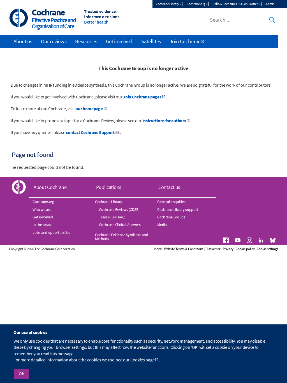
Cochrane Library (167, 4)
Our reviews (54, 41)
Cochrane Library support (177, 209)
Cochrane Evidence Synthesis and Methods (121, 236)
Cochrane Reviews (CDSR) (119, 209)
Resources (86, 41)
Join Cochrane (185, 41)
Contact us (169, 187)
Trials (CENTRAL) (112, 217)
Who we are (42, 209)
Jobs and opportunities (51, 232)
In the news (42, 224)
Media (162, 224)
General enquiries (171, 201)
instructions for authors (164, 120)
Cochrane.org (196, 4)
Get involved (119, 41)
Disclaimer (213, 248)
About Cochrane (50, 187)
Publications (108, 187)
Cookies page (142, 360)
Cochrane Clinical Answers (120, 224)
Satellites (151, 41)
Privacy (228, 248)
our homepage (89, 108)
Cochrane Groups (171, 217)
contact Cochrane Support (90, 132)
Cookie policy (245, 248)
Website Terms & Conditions (183, 248)
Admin (270, 4)
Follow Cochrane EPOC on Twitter (235, 4)
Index (158, 248)
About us (22, 41)
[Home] (19, 18)
